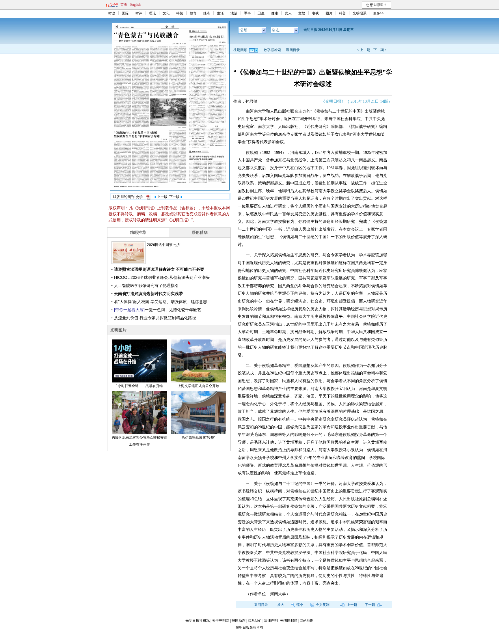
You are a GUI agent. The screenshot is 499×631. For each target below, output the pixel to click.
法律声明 (271, 621)
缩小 (299, 605)
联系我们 (255, 621)
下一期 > (380, 50)
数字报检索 (272, 50)
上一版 (161, 197)
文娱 (301, 13)
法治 (233, 13)
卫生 (261, 13)
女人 (288, 13)
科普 (342, 13)
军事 (247, 13)
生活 (220, 13)
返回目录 (293, 50)
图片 (328, 13)
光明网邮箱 (288, 621)
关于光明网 (220, 621)
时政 (111, 13)
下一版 (174, 197)
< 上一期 (363, 50)
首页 (123, 5)
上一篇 (351, 605)
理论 (152, 13)
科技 (179, 13)
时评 (138, 13)
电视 (315, 13)
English (135, 5)
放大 (280, 605)
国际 (125, 13)
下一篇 (370, 605)
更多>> (378, 13)
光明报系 (359, 13)
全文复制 (322, 605)
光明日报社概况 (197, 621)
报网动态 (238, 621)
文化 (166, 13)
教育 (193, 13)
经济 (206, 13)
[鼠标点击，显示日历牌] (254, 50)
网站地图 (307, 621)
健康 (274, 13)
